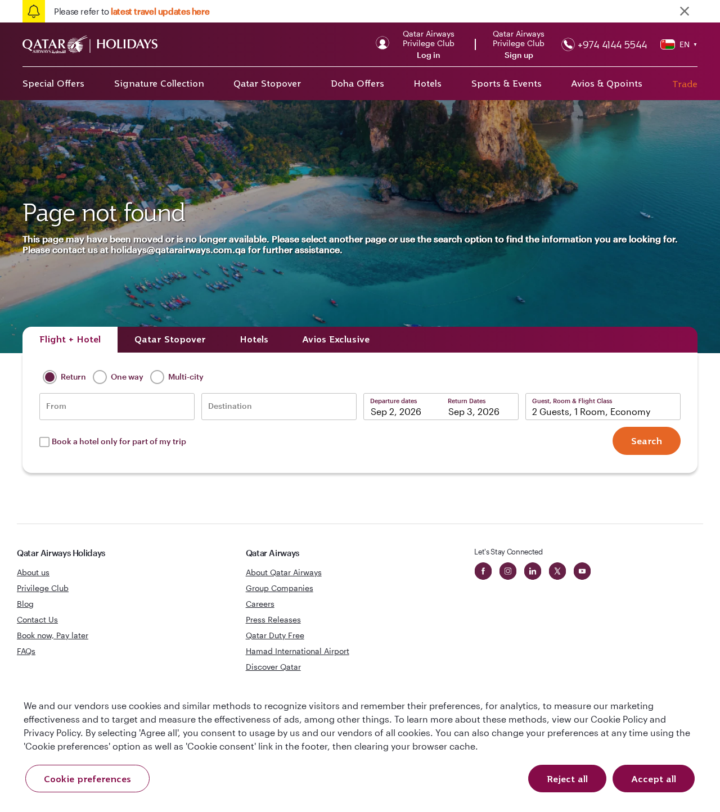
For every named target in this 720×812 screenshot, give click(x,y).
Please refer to (131, 11)
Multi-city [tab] (185, 376)
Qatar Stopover (267, 83)
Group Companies (279, 588)
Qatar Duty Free (275, 635)
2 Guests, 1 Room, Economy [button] (591, 411)
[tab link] (335, 340)
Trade (685, 83)
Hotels (427, 83)
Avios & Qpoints (606, 83)
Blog (25, 603)
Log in (428, 55)
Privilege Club (43, 588)
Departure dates (393, 401)
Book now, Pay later (52, 635)
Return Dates (466, 401)
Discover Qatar (273, 666)
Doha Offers (357, 83)
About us (33, 572)
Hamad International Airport (297, 651)
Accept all (653, 778)
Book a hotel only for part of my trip (119, 441)
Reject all (567, 778)
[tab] (70, 340)
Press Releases (273, 619)
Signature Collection (159, 83)
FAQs (26, 651)
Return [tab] (72, 376)
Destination (230, 406)
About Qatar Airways (284, 572)
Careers (260, 603)
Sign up (519, 55)
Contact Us (37, 619)
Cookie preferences (87, 778)
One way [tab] (126, 376)
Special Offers (53, 83)
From (56, 406)
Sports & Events (506, 83)
